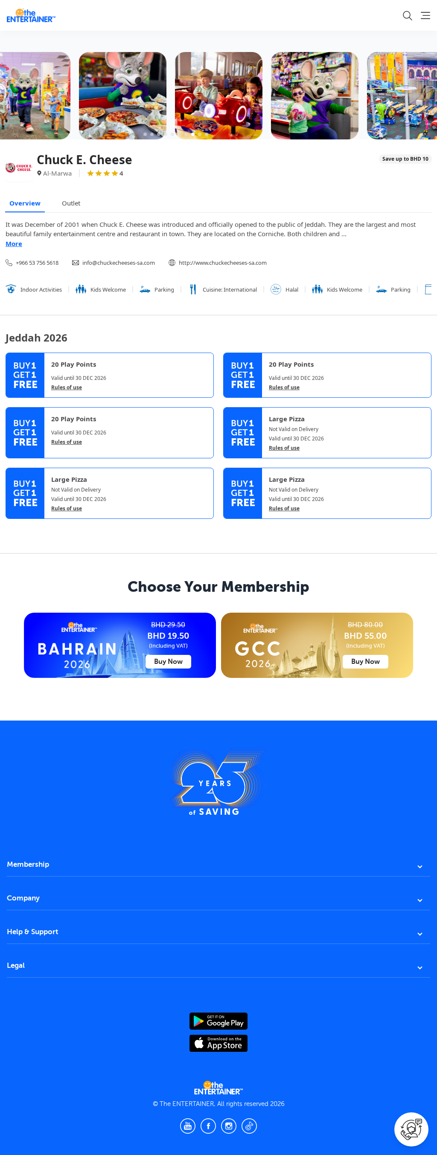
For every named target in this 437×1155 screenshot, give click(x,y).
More (14, 243)
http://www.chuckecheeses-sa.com (223, 262)
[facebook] (208, 1126)
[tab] (12, 526)
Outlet (71, 203)
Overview (25, 203)
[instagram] (228, 1126)
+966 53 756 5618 (37, 262)
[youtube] (187, 1126)
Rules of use (66, 388)
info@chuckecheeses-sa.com (118, 262)
